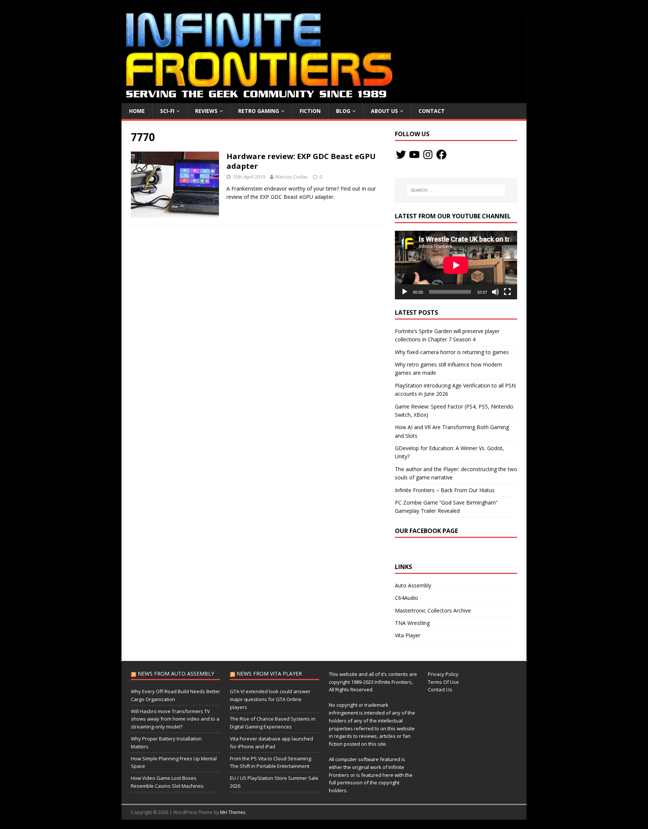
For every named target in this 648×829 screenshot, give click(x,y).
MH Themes (232, 812)
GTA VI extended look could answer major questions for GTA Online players (270, 699)
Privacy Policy (443, 674)
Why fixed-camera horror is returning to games (452, 352)
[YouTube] (414, 155)
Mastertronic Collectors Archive (433, 610)
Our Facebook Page (426, 531)
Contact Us (440, 689)
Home (137, 110)
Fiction (310, 110)
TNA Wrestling (412, 622)
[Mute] (495, 292)
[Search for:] (456, 190)
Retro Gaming (258, 110)
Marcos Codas (291, 176)
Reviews (206, 110)
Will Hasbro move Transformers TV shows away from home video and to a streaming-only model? (175, 719)
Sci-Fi (167, 110)
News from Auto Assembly (176, 673)
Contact (431, 110)
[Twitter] (401, 155)
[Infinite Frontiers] (324, 98)
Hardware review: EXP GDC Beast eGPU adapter (301, 161)
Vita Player (407, 635)
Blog (343, 110)
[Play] (404, 292)
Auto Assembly (413, 585)
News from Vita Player (269, 673)
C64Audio (406, 597)
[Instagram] (428, 155)
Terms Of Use (443, 682)
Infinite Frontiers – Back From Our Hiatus (445, 490)
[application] (456, 265)
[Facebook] (441, 155)
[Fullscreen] (507, 292)
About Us (384, 110)
